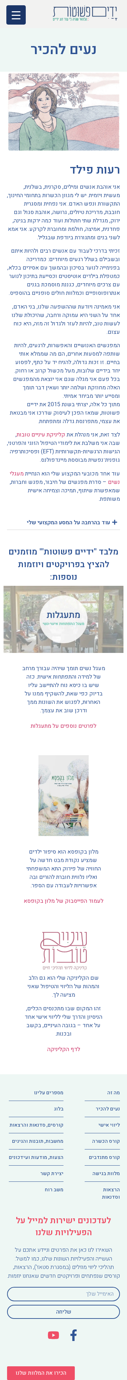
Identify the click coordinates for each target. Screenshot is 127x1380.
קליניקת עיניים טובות (41, 434)
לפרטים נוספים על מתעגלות (63, 726)
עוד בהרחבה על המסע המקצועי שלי (68, 522)
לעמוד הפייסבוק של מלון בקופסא (63, 901)
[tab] (63, 522)
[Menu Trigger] (16, 15)
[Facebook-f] (74, 1335)
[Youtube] (53, 1335)
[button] (41, 1373)
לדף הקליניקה (63, 1049)
